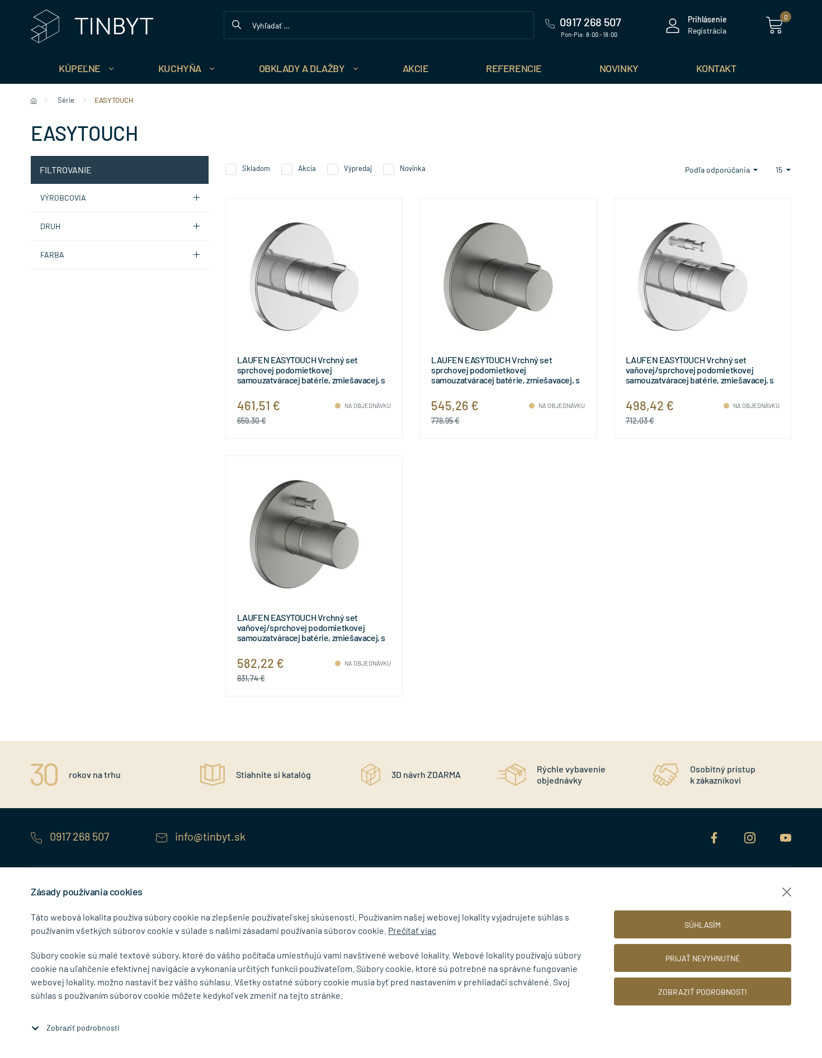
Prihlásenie (707, 19)
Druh (50, 226)
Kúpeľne (80, 68)
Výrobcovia (63, 197)
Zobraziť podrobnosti (83, 1027)
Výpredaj (358, 168)
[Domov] (33, 100)
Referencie (514, 68)
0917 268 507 (79, 836)
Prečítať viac (412, 930)
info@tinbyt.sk (209, 836)
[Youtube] (785, 836)
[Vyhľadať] (236, 23)
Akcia (307, 168)
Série (66, 100)
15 (780, 169)
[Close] (787, 892)
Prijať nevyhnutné (702, 958)
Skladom (256, 168)
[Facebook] (715, 836)
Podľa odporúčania (718, 169)
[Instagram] (751, 836)
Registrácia (707, 30)
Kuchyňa (179, 68)
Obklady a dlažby (302, 68)
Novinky (619, 68)
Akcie (416, 68)
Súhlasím (702, 924)
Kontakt (716, 68)
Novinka (413, 168)
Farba (52, 254)
